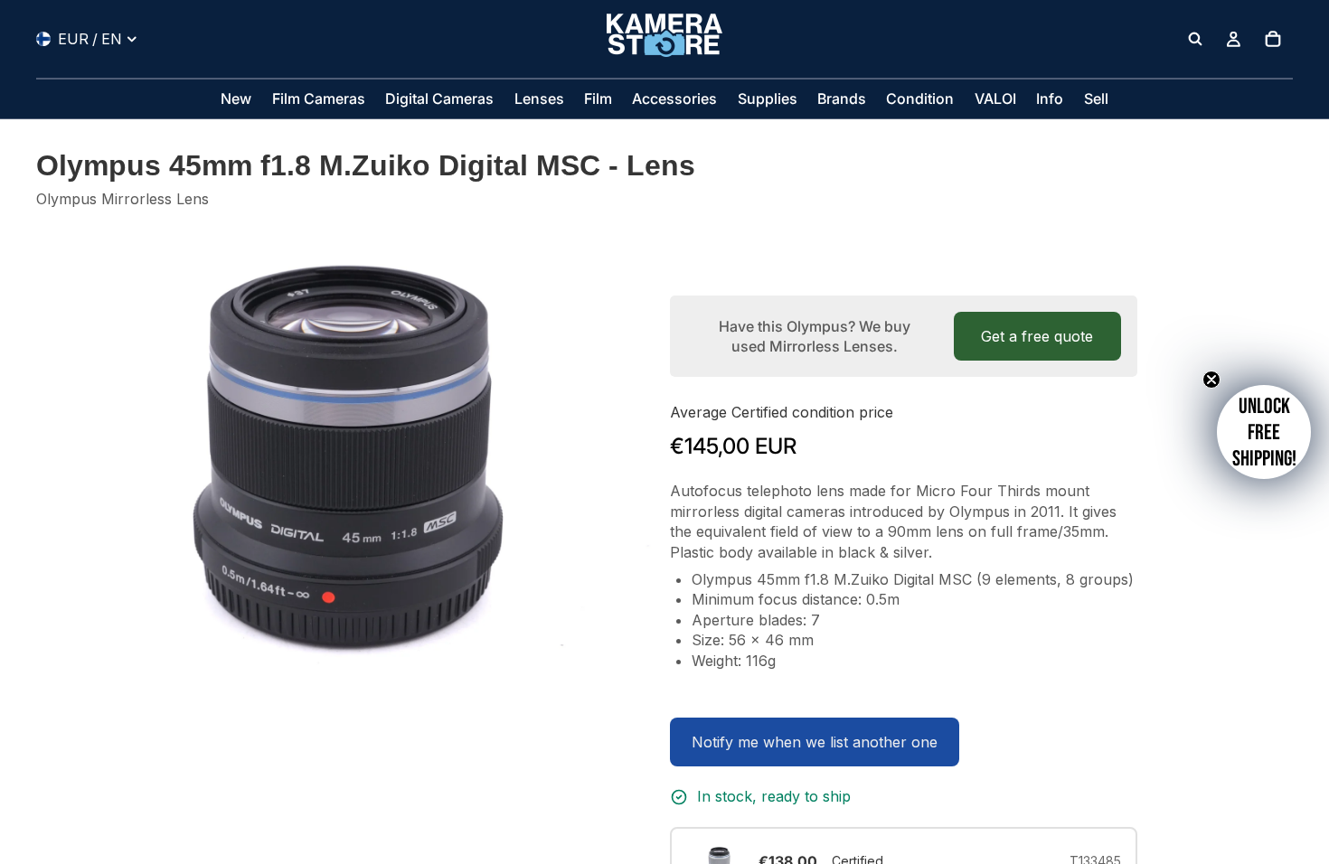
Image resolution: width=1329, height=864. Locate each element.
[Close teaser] (1211, 380)
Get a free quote (1037, 336)
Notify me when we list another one (815, 742)
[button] (1264, 432)
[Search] (1195, 39)
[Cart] (1273, 39)
